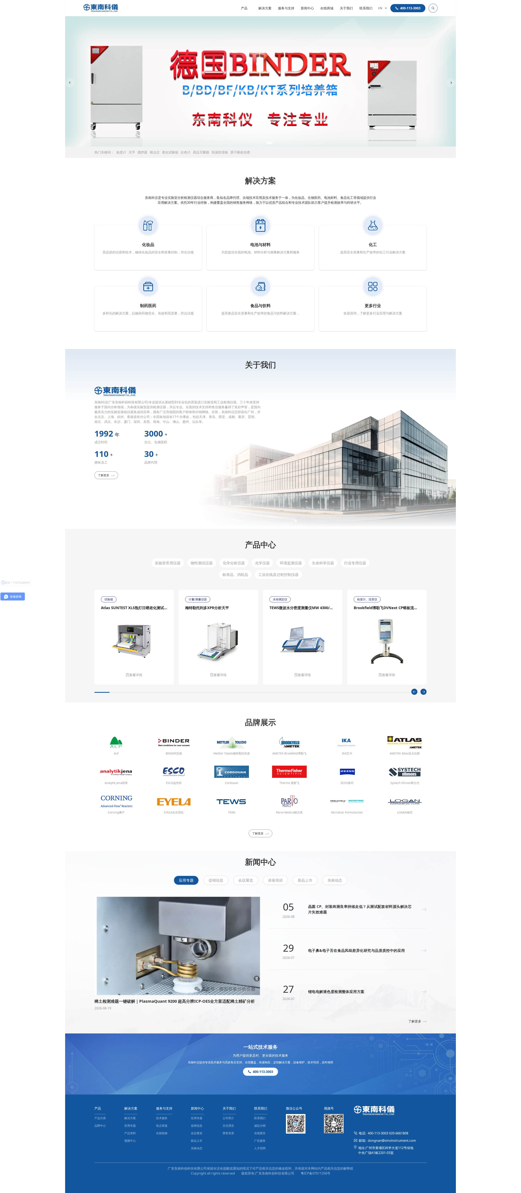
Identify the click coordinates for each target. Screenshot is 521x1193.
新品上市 (305, 880)
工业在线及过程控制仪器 (278, 574)
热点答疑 (161, 1125)
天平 (132, 152)
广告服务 (260, 1141)
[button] (251, 143)
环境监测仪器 (291, 562)
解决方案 (264, 8)
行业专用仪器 (355, 562)
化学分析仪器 (234, 562)
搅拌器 (142, 152)
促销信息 (216, 880)
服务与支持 (286, 8)
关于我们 (346, 8)
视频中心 (130, 1141)
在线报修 (161, 1133)
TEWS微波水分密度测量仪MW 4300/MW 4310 (302, 607)
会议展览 (245, 880)
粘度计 (121, 152)
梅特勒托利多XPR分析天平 (207, 607)
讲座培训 (275, 880)
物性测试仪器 (202, 562)
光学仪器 (262, 562)
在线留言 (260, 1133)
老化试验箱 (170, 152)
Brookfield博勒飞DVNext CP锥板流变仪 (387, 607)
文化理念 (228, 1125)
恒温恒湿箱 (220, 152)
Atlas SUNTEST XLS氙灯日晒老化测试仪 (134, 607)
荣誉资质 (228, 1133)
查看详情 (135, 675)
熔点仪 (155, 152)
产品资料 (130, 1133)
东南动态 (334, 880)
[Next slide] (451, 83)
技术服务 (161, 1118)
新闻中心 (307, 8)
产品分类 (100, 1118)
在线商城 (326, 8)
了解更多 (103, 475)
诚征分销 (260, 1125)
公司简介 (228, 1118)
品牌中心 (100, 1125)
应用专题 (186, 880)
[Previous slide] (69, 83)
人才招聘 (260, 1148)
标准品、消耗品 (235, 574)
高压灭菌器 (201, 152)
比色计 (185, 152)
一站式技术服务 (260, 1046)
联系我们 (365, 8)
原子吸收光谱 (240, 152)
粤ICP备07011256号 (315, 1173)
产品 (244, 8)
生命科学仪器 (323, 562)
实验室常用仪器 (168, 562)
